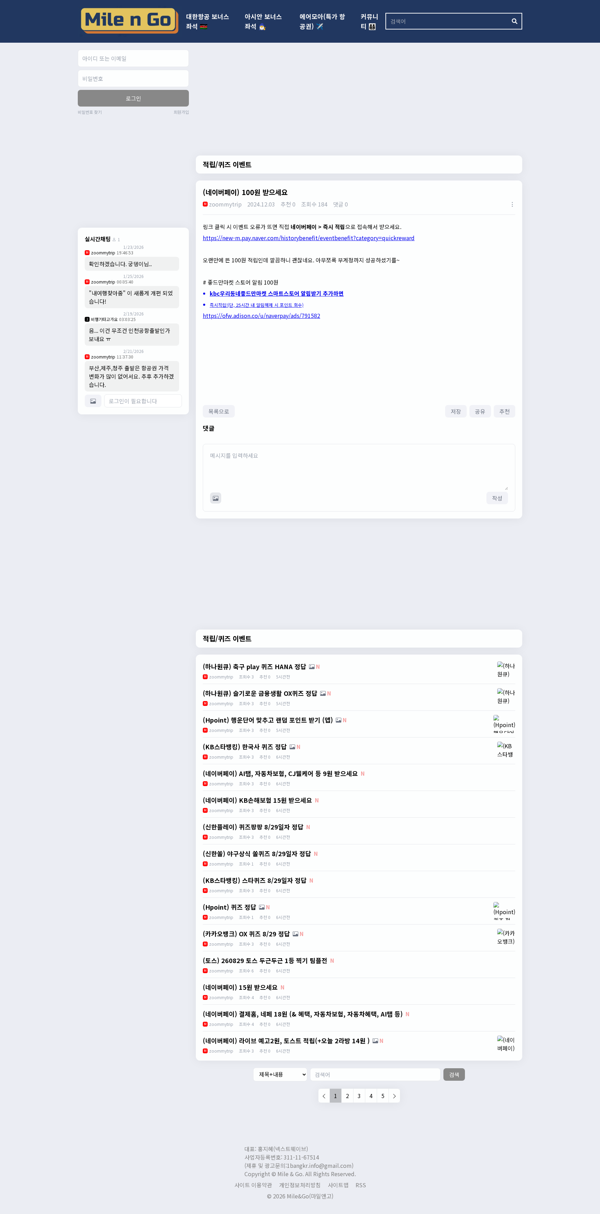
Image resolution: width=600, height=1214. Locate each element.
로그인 (133, 98)
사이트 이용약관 (253, 1185)
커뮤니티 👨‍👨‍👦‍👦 (369, 21)
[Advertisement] (136, 170)
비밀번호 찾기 (90, 112)
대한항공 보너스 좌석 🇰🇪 (207, 21)
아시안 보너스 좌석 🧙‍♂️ (263, 21)
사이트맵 (338, 1185)
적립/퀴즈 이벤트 (227, 164)
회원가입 (181, 112)
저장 (456, 411)
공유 (480, 411)
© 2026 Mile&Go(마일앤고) (300, 1196)
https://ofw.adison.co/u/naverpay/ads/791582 (261, 315)
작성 (497, 498)
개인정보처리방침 (300, 1185)
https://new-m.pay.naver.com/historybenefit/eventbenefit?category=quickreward (309, 238)
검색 (454, 1074)
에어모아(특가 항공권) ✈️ (322, 21)
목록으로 (218, 411)
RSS (361, 1185)
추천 (504, 411)
